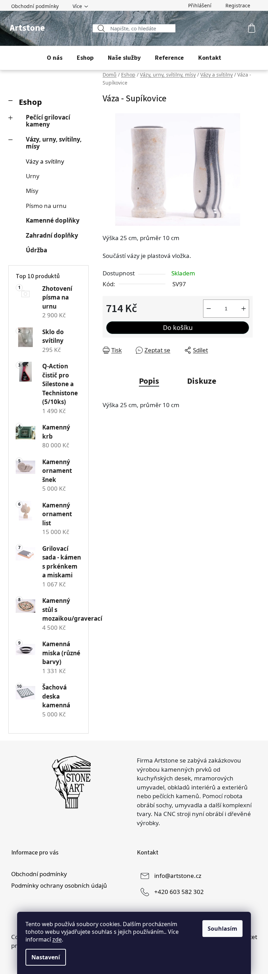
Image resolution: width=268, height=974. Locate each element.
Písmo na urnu (46, 206)
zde (57, 939)
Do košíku (178, 327)
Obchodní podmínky (35, 6)
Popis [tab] (149, 381)
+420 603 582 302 (179, 892)
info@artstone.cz (177, 876)
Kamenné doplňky (53, 220)
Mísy (32, 191)
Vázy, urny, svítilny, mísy (54, 142)
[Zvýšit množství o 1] (243, 308)
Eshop (30, 101)
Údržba (36, 250)
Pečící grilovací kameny (48, 120)
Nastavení (45, 957)
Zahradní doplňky (52, 235)
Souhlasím (222, 928)
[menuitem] (54, 58)
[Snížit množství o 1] (208, 308)
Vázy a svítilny (45, 161)
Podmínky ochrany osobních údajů (59, 885)
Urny (32, 176)
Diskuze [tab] (201, 381)
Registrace (237, 5)
